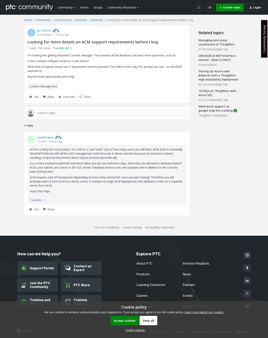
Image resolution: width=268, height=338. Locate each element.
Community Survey (264, 39)
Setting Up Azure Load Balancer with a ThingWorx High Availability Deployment (219, 75)
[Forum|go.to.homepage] (29, 7)
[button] (230, 7)
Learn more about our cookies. (204, 312)
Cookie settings (132, 227)
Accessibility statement (159, 227)
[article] (107, 174)
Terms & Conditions (106, 227)
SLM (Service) (62, 20)
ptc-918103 (44, 30)
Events (84, 7)
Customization (208, 65)
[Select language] (210, 7)
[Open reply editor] (107, 113)
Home (28, 20)
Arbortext (81, 20)
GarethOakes (45, 137)
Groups (98, 7)
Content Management (43, 86)
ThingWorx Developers (213, 115)
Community (43, 20)
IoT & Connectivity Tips (213, 49)
